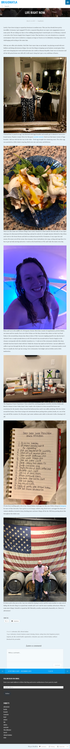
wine (5, 737)
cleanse (37, 634)
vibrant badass (24, 631)
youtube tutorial (38, 137)
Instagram (63, 506)
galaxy (5, 719)
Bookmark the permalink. (13, 639)
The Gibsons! (7, 730)
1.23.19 (50, 671)
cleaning (32, 634)
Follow (7, 693)
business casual (25, 634)
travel (5, 732)
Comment (57, 665)
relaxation (34, 637)
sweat (41, 637)
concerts (6, 714)
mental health (20, 637)
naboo (5, 724)
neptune (6, 727)
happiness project (54, 634)
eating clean (43, 634)
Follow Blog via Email (11, 678)
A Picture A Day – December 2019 (19, 671)
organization (27, 637)
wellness (55, 637)
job (12, 637)
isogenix (9, 637)
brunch (19, 634)
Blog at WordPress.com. (35, 746)
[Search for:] (11, 6)
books (5, 709)
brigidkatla (9, 2)
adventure (15, 631)
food (48, 634)
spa (39, 637)
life (19, 631)
